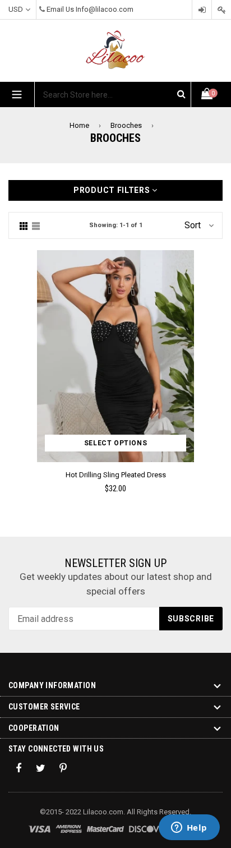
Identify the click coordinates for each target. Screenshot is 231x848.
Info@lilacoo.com (104, 9)
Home (79, 125)
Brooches (126, 125)
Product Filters (112, 190)
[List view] (36, 225)
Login (201, 10)
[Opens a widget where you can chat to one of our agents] (189, 828)
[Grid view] (23, 225)
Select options (115, 443)
